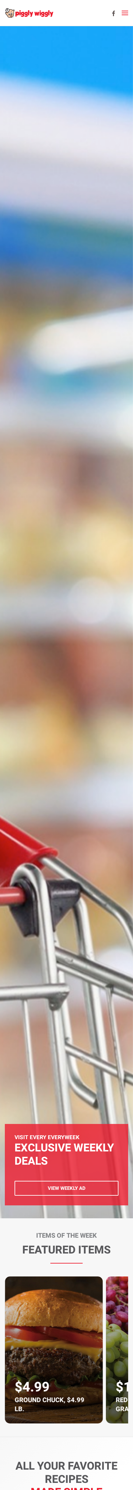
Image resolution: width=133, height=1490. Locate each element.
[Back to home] (29, 13)
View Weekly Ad (67, 1188)
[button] (125, 13)
